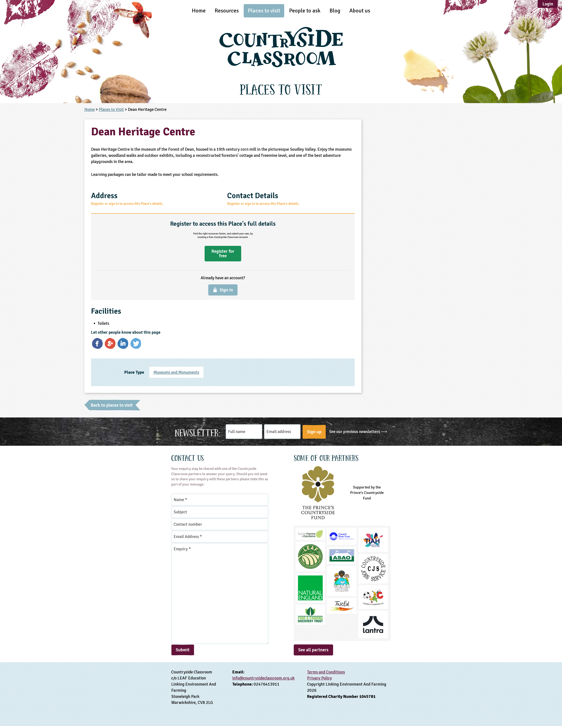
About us (359, 10)
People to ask (304, 10)
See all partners (313, 650)
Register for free (222, 253)
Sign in (226, 290)
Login (547, 4)
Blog (335, 10)
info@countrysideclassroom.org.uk (263, 678)
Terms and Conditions (326, 672)
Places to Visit (111, 109)
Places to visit (264, 10)
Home (199, 10)
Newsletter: (197, 432)
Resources (227, 10)
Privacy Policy (319, 678)
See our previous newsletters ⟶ (358, 431)
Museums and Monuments (176, 372)
